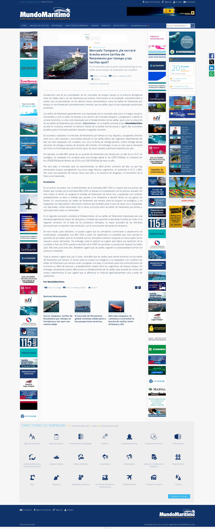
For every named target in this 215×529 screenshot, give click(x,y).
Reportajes (57, 25)
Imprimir (96, 79)
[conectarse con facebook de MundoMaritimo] (211, 56)
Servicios (106, 25)
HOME (24, 25)
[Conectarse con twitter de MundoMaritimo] (211, 62)
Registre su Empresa (179, 496)
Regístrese (59, 510)
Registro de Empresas (43, 510)
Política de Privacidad (27, 524)
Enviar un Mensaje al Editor (122, 76)
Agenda (94, 25)
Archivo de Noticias (39, 25)
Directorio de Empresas (76, 25)
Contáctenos (27, 510)
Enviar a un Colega (100, 76)
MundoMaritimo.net (139, 25)
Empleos (70, 510)
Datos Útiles (119, 25)
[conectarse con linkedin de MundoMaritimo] (211, 67)
